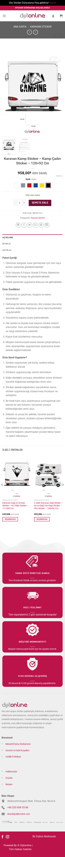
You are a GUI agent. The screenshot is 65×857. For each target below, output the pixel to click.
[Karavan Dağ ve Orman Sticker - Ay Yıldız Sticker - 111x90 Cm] (16, 476)
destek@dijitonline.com (18, 814)
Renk (28, 179)
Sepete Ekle (40, 202)
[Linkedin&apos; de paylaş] (46, 225)
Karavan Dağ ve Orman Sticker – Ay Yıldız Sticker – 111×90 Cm (15, 506)
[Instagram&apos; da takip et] (7, 837)
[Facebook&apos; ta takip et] (2, 837)
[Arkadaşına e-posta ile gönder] (35, 225)
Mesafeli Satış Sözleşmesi (18, 744)
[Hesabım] (53, 15)
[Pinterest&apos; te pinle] (41, 225)
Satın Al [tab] (7, 250)
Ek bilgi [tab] (6, 244)
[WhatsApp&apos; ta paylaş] (18, 225)
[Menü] (4, 16)
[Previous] (7, 90)
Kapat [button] (52, 2)
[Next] (57, 90)
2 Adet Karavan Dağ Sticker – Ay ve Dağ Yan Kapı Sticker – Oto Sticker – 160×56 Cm (48, 506)
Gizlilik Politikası (13, 756)
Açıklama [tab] (7, 237)
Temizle (59, 176)
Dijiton (39, 836)
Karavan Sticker (41, 26)
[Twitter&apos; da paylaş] (29, 225)
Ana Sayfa (19, 26)
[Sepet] (61, 15)
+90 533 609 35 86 (17, 807)
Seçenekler (10, 519)
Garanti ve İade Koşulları (17, 750)
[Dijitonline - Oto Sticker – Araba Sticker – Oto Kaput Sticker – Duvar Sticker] (32, 16)
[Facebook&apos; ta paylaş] (24, 225)
